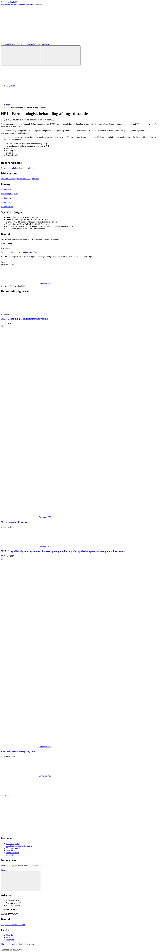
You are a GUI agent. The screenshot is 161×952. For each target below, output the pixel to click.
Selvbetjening (30, 4)
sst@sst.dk (5, 924)
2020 (8, 105)
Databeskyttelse (28, 944)
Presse (3, 4)
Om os (47, 44)
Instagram (10, 940)
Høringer (29, 44)
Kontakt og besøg (13, 844)
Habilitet (9, 855)
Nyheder (4, 44)
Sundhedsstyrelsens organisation (19, 846)
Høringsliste (6, 202)
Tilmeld (4, 870)
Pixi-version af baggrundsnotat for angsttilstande (20, 179)
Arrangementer (39, 44)
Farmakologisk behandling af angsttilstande (18, 168)
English (39, 4)
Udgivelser (21, 44)
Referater (9, 850)
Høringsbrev (6, 198)
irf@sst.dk (7, 248)
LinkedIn (9, 935)
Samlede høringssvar (9, 194)
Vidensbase (12, 44)
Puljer (8, 4)
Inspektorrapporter (18, 4)
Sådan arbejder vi (13, 848)
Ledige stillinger (12, 853)
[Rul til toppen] (21, 881)
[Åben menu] (60, 55)
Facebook (10, 937)
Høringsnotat (6, 189)
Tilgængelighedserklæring (11, 944)
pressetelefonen (32, 252)
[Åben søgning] (21, 55)
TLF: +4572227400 (17, 924)
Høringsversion (7, 206)
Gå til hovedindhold (9, 2)
